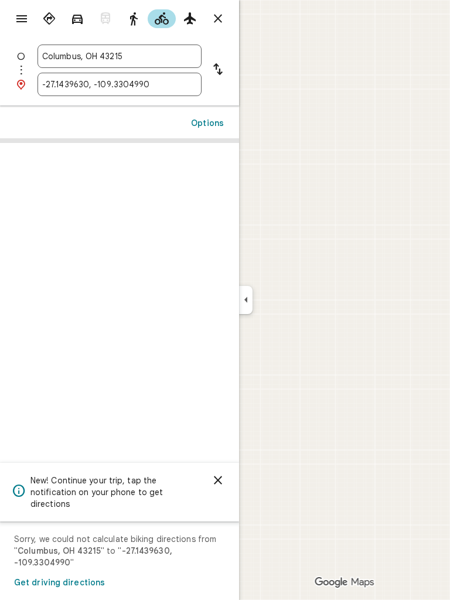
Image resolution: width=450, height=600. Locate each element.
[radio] (49, 18)
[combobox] (119, 56)
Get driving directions (59, 582)
